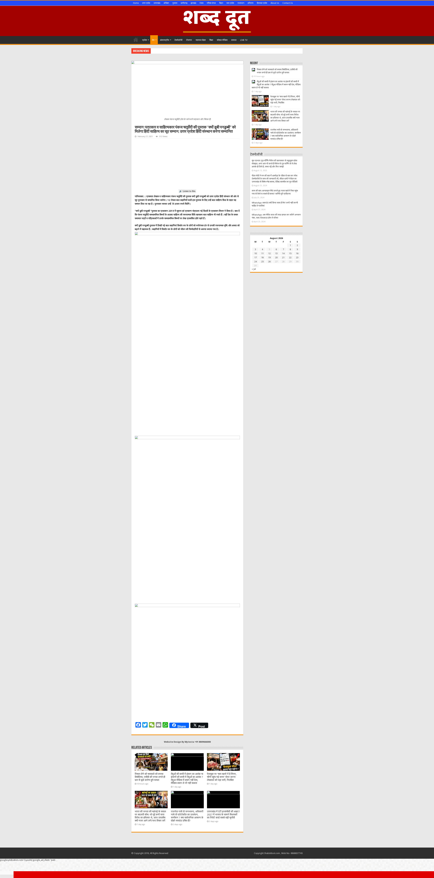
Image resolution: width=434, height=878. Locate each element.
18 (262, 257)
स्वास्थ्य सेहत (201, 40)
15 (290, 253)
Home (136, 3)
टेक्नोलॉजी (178, 40)
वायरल (233, 40)
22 (290, 257)
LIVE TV (243, 40)
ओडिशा (166, 3)
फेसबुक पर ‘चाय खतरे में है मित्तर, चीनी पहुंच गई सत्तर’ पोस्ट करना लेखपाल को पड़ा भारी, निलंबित (221, 777)
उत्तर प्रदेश (146, 3)
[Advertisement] (187, 164)
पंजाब (201, 3)
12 (269, 253)
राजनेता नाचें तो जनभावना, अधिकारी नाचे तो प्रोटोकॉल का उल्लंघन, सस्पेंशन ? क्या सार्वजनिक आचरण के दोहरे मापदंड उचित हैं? (187, 816)
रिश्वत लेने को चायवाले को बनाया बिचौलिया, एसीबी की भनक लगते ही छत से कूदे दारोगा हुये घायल (150, 777)
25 (262, 261)
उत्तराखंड (157, 3)
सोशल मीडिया (222, 40)
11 (262, 253)
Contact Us (287, 3)
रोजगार (189, 40)
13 (276, 253)
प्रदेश (144, 40)
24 (255, 261)
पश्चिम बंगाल (211, 3)
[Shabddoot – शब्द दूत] (217, 20)
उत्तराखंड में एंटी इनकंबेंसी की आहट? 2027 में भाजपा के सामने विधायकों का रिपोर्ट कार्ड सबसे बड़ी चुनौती (223, 814)
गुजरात (174, 3)
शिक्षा (211, 40)
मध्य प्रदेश (230, 3)
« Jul (254, 269)
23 (297, 257)
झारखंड (193, 3)
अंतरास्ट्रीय (164, 40)
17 (255, 257)
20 (276, 257)
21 (283, 257)
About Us (275, 3)
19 (269, 257)
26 (269, 261)
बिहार (221, 3)
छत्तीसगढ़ (184, 3)
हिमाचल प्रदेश (262, 3)
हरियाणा (250, 3)
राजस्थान (241, 3)
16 (297, 253)
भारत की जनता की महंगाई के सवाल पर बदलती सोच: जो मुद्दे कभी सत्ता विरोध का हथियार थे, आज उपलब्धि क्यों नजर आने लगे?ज (201, 51)
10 (255, 253)
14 (283, 253)
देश (153, 40)
